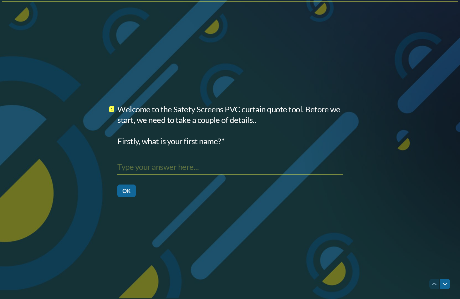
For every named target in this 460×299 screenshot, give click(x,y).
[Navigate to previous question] (434, 284)
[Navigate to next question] (445, 284)
